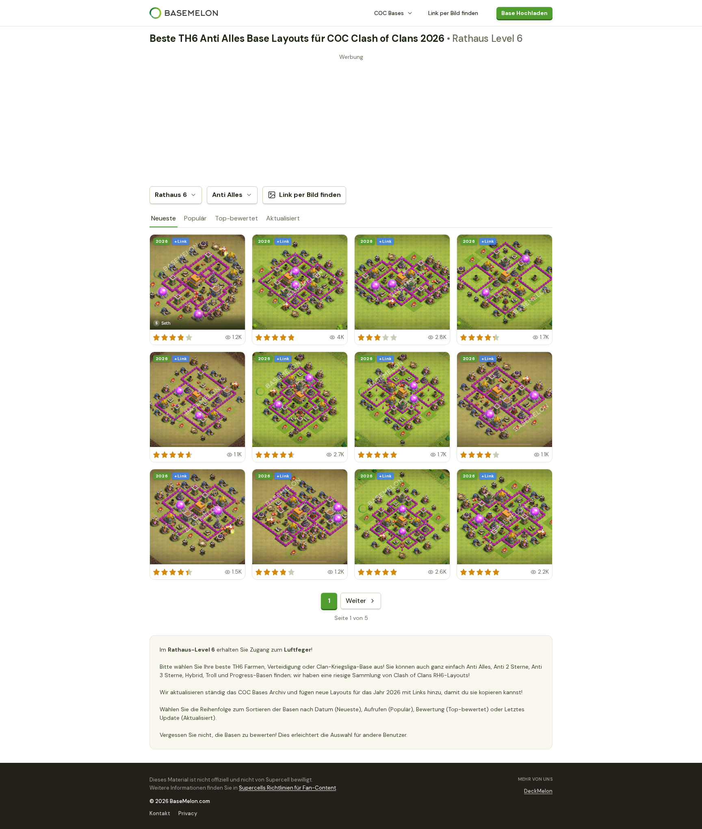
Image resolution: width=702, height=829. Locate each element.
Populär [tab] (195, 218)
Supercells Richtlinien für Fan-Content (287, 787)
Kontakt (160, 813)
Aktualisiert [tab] (283, 218)
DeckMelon (538, 791)
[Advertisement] (351, 120)
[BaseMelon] (184, 13)
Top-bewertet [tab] (236, 218)
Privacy (187, 813)
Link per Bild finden (453, 13)
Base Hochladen (524, 13)
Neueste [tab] (163, 218)
